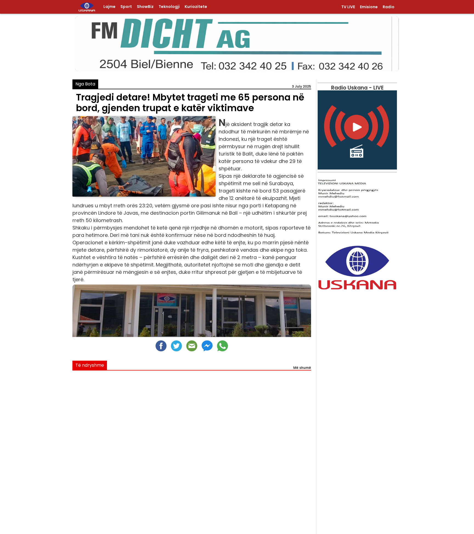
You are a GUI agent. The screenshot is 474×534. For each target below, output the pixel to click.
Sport (126, 6)
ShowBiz (145, 6)
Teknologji (169, 6)
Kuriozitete (196, 6)
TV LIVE (348, 7)
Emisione (369, 7)
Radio (388, 7)
